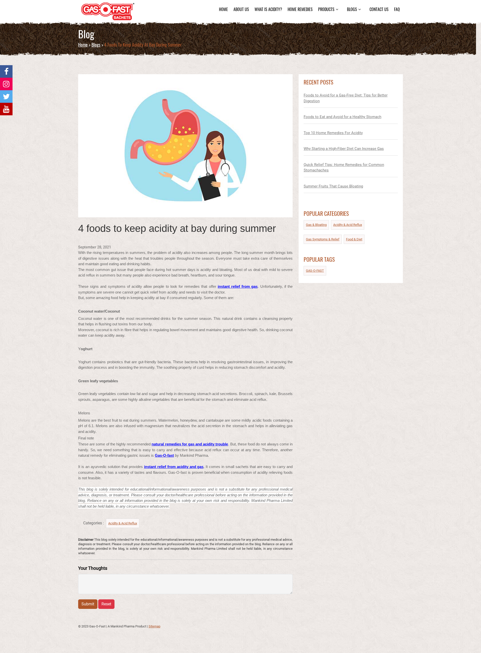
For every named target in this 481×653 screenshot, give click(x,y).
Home (223, 9)
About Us (241, 9)
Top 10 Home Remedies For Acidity (333, 133)
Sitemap (154, 626)
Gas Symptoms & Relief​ (322, 239)
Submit (87, 604)
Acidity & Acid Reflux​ (122, 523)
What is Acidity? (268, 9)
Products (326, 9)
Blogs (352, 9)
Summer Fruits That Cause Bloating (333, 186)
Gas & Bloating (316, 225)
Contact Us (379, 9)
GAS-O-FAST (315, 270)
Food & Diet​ (354, 239)
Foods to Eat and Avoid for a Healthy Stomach (342, 117)
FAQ (397, 9)
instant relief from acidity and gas (173, 466)
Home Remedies (300, 9)
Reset (106, 604)
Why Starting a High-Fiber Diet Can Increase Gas (344, 148)
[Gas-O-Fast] (6, 71)
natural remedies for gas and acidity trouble (190, 444)
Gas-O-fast (164, 455)
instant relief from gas (238, 286)
